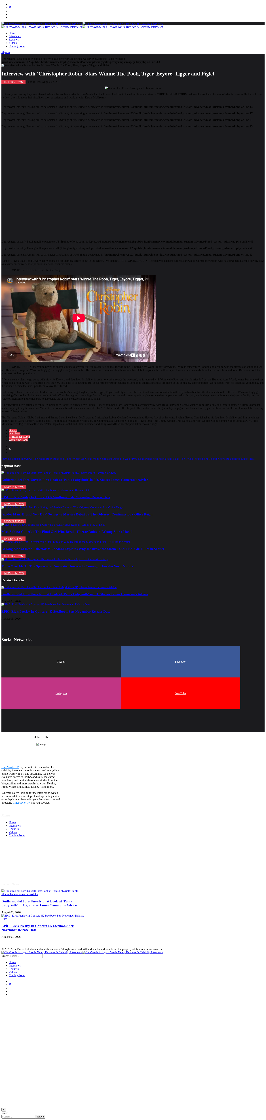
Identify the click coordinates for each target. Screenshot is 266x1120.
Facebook (180, 661)
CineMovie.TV (10, 767)
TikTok (61, 661)
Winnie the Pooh (18, 439)
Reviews (14, 39)
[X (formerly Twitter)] (10, 449)
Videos (13, 42)
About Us (14, 868)
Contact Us (15, 871)
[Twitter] (10, 7)
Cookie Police (17, 864)
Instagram (61, 693)
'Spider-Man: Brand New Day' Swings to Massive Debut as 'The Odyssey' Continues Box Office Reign (77, 514)
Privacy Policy (17, 861)
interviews (14, 433)
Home (12, 33)
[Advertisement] (110, 182)
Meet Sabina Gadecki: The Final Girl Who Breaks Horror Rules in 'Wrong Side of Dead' (67, 532)
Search (5, 955)
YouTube (180, 693)
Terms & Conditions (20, 855)
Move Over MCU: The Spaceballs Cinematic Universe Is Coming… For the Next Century (67, 566)
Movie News (14, 486)
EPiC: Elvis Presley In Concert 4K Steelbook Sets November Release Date (55, 497)
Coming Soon (17, 46)
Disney (13, 430)
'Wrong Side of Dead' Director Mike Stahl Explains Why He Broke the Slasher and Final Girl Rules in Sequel (82, 549)
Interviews (15, 36)
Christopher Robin (19, 436)
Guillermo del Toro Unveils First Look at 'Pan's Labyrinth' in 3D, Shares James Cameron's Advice (74, 480)
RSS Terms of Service (21, 858)
